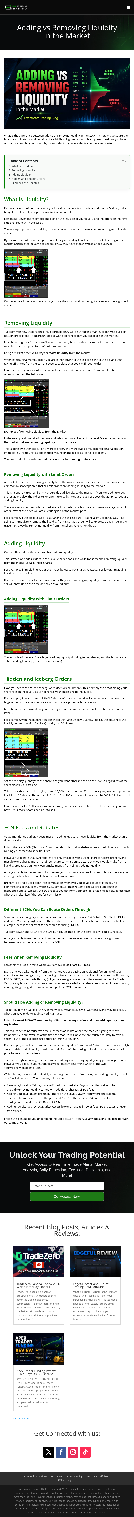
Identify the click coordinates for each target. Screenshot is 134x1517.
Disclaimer (57, 1476)
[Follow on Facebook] (61, 1452)
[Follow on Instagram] (73, 1452)
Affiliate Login (65, 1480)
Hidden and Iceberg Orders (28, 178)
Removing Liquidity (23, 170)
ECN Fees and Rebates (25, 183)
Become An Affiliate (97, 1476)
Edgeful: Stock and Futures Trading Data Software (91, 1285)
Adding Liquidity (21, 174)
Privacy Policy (74, 1476)
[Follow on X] (48, 1452)
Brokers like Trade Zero (19, 883)
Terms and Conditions (34, 1476)
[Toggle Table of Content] (122, 161)
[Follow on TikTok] (85, 1452)
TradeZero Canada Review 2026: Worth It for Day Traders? (38, 1285)
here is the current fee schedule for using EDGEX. (48, 925)
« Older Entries (21, 1418)
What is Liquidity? (22, 166)
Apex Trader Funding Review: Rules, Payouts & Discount (36, 1372)
